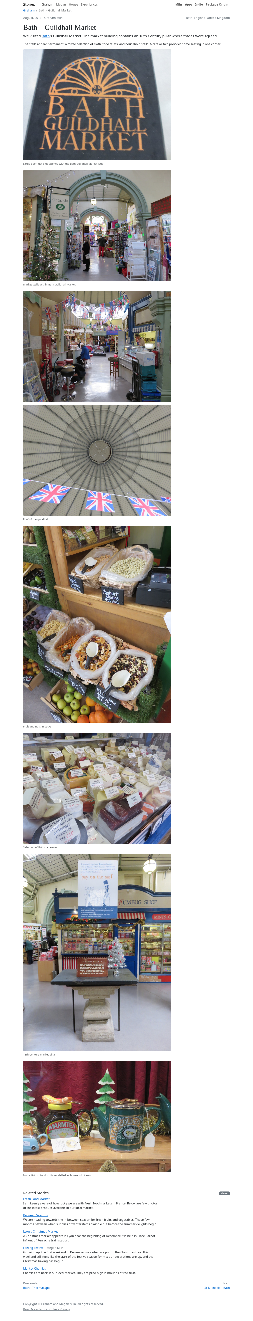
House (73, 4)
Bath (189, 18)
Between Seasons (35, 1215)
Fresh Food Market (36, 1199)
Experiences (89, 4)
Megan (61, 4)
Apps (188, 4)
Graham (47, 4)
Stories (29, 4)
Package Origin (217, 4)
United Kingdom (218, 18)
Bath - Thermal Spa (36, 1288)
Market (224, 1193)
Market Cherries (34, 1268)
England (199, 18)
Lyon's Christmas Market (40, 1231)
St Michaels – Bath (217, 1288)
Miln (178, 4)
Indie (199, 4)
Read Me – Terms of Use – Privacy (46, 1309)
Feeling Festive (33, 1248)
